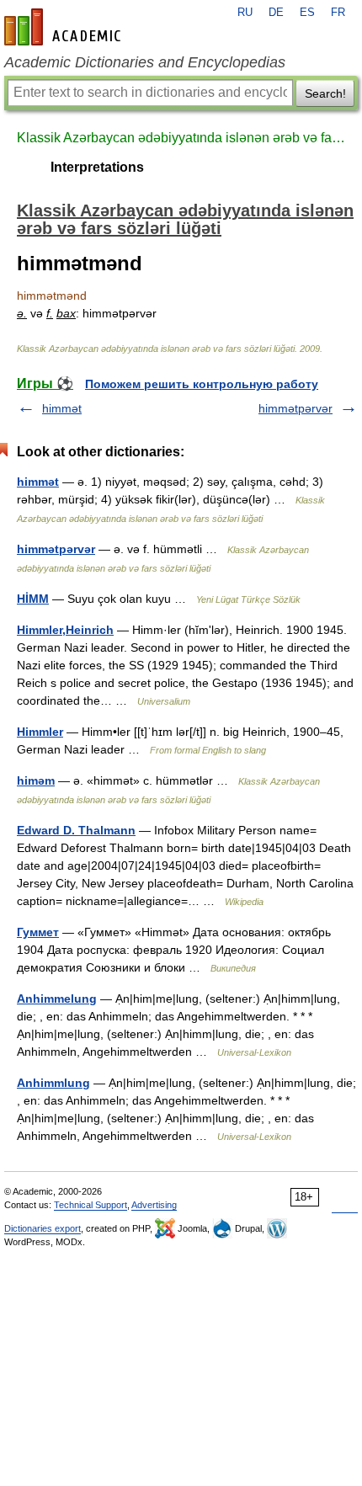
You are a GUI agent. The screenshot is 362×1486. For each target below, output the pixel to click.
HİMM (33, 598)
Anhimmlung (53, 1082)
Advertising (154, 1205)
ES (307, 13)
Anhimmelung (57, 998)
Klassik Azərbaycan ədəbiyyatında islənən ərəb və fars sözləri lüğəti (181, 137)
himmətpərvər (295, 408)
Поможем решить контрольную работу (201, 384)
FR (338, 13)
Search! (325, 93)
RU (245, 13)
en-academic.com (64, 26)
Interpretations (97, 167)
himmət (62, 408)
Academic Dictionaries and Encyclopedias (144, 62)
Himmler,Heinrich (65, 629)
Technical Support (90, 1205)
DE (276, 13)
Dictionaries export (42, 1228)
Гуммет (38, 932)
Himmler (40, 731)
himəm (36, 780)
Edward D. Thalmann (76, 830)
